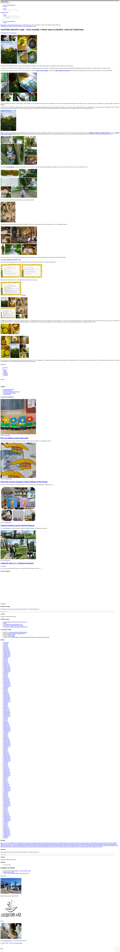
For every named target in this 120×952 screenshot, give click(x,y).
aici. (21, 279)
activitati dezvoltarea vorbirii (38, 843)
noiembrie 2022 (6, 698)
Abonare (2, 614)
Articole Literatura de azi (103, 843)
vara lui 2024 (60, 846)
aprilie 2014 (6, 826)
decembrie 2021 (6, 712)
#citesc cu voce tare (5, 843)
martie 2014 (6, 827)
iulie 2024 (5, 673)
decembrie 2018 (6, 756)
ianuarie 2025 (6, 666)
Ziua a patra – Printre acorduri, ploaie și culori (13, 625)
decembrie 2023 (6, 682)
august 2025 (6, 657)
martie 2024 (6, 678)
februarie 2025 (6, 664)
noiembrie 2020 (6, 728)
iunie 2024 (5, 674)
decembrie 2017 (6, 771)
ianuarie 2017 (6, 785)
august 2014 (6, 821)
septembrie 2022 (7, 701)
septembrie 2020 (7, 730)
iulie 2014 (5, 822)
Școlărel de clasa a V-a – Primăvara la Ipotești (17, 563)
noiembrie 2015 (6, 802)
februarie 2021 (6, 724)
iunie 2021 (5, 719)
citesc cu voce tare (11, 844)
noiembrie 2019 (6, 743)
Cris (4, 633)
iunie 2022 (5, 704)
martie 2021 (6, 723)
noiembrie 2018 (6, 758)
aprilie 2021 (6, 722)
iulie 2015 (5, 807)
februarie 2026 (6, 650)
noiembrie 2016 (6, 788)
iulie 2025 (5, 658)
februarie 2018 (6, 769)
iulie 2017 (5, 778)
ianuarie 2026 (6, 651)
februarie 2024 (6, 679)
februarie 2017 (6, 784)
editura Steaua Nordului (42, 70)
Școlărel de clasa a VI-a (75, 846)
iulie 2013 (5, 837)
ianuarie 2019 (6, 755)
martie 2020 (6, 738)
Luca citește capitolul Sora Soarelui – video (11, 259)
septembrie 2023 (7, 686)
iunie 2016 (5, 794)
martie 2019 (6, 753)
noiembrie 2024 (6, 668)
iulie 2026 (5, 643)
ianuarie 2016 (6, 800)
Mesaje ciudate (11, 634)
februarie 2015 (6, 814)
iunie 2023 (5, 689)
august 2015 (6, 806)
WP (7, 943)
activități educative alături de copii (51, 843)
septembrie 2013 (7, 835)
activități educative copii (64, 843)
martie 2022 (6, 708)
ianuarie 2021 (6, 725)
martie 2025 (6, 663)
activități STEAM (94, 843)
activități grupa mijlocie (75, 843)
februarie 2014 (6, 829)
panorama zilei (52, 845)
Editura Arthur (23, 844)
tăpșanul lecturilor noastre (45, 846)
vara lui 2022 (54, 846)
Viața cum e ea (66, 846)
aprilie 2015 (6, 811)
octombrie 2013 (6, 834)
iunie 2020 (5, 734)
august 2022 (6, 702)
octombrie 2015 (6, 804)
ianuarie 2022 (6, 710)
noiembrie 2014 (6, 817)
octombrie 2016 (6, 789)
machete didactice (28, 845)
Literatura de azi (83, 844)
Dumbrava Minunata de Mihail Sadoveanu (99, 132)
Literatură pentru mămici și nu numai (9, 845)
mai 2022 (5, 705)
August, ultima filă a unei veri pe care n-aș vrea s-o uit (15, 621)
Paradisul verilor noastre (61, 845)
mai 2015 (5, 810)
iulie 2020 (5, 733)
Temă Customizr (18, 943)
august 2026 (6, 642)
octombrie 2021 (6, 714)
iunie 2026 (5, 645)
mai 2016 (5, 795)
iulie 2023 (5, 688)
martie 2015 (6, 812)
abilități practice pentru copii (25, 843)
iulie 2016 (5, 793)
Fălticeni (69, 844)
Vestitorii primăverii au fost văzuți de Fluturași (17, 525)
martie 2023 (6, 693)
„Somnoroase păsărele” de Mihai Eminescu (17, 632)
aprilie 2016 (6, 796)
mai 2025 (5, 661)
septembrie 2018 (7, 760)
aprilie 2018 (6, 766)
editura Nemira (46, 844)
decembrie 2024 (6, 667)
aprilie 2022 (6, 707)
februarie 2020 (6, 739)
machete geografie (37, 845)
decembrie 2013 (6, 831)
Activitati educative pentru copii (14, 24)
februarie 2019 (6, 754)
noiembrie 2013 (6, 832)
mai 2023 (5, 691)
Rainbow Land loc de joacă (105, 845)
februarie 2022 (6, 709)
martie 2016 (6, 797)
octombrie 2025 (6, 655)
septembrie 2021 (7, 715)
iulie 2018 (5, 763)
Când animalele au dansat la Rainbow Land (12, 624)
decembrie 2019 (6, 742)
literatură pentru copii (101, 844)
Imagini (5, 623)
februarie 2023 (6, 694)
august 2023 (6, 687)
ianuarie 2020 (6, 740)
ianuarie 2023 (6, 696)
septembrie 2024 (7, 671)
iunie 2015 (5, 809)
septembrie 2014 (7, 820)
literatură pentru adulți (92, 844)
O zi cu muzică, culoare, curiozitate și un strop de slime (15, 626)
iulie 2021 (5, 718)
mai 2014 (5, 825)
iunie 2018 (5, 764)
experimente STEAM (62, 844)
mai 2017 (5, 780)
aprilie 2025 (6, 662)
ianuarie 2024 (6, 681)
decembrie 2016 (6, 786)
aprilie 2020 (6, 737)
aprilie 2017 (6, 781)
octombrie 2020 (6, 729)
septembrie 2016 (7, 790)
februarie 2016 (6, 799)
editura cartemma (31, 844)
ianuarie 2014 (6, 830)
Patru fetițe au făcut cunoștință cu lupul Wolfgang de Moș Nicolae (24, 482)
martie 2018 (6, 768)
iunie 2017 (5, 779)
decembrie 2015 (6, 801)
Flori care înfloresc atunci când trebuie (15, 438)
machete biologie (20, 845)
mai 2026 (5, 646)
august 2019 (6, 747)
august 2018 (6, 761)
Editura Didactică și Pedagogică (62, 70)
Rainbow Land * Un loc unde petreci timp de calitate (87, 845)
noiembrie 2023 (6, 683)
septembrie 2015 (7, 805)
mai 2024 (5, 676)
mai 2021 (5, 720)
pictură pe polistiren (71, 845)
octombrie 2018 (6, 759)
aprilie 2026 (6, 647)
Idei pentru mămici (75, 844)
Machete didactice (8, 940)
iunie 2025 (5, 659)
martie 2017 (6, 783)
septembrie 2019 (7, 745)
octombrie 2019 (6, 744)
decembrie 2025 (6, 652)
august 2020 (6, 732)
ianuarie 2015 (6, 815)
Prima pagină (3, 24)
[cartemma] (3, 603)
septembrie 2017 (7, 775)
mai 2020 (5, 735)
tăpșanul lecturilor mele (34, 846)
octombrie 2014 (6, 819)
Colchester (18, 844)
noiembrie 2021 (6, 713)
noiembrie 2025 (6, 653)
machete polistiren (45, 845)
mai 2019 (5, 750)
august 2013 (6, 836)
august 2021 (6, 717)
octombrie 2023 (6, 684)
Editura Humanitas (39, 844)
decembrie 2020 (6, 727)
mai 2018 (5, 765)
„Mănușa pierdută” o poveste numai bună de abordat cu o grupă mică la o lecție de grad (30, 637)
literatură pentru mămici (111, 844)
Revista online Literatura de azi (22, 846)
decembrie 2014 (6, 816)
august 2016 (6, 791)
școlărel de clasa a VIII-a (96, 846)
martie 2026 (6, 648)
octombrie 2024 (6, 669)
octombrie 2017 (6, 774)
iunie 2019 (5, 749)
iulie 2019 (5, 748)
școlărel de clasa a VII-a (86, 846)
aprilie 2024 (6, 677)
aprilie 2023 (6, 692)
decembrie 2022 (6, 697)
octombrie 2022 (6, 699)
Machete (4, 32)
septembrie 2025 (7, 656)
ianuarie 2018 (6, 770)
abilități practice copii (14, 843)
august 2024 (6, 672)
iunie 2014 (5, 824)
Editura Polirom (53, 844)
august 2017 (6, 776)
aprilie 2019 (6, 751)
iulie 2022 (5, 703)
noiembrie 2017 (6, 773)
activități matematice (85, 843)
